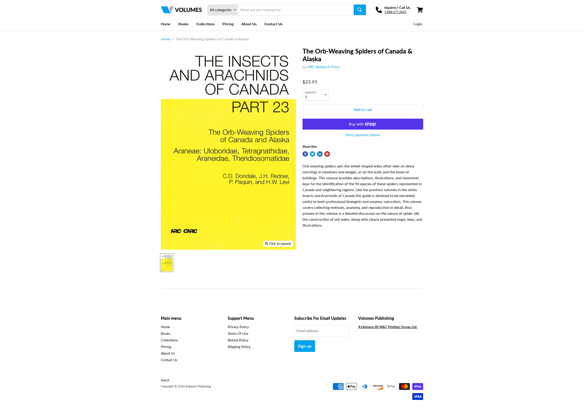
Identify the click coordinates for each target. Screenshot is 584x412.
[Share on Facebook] (305, 154)
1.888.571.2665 (395, 12)
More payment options (363, 135)
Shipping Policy (239, 347)
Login (418, 24)
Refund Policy (238, 340)
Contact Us (273, 24)
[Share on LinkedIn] (320, 154)
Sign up (304, 345)
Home (166, 24)
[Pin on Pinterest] (327, 154)
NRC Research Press (323, 66)
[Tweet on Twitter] (312, 154)
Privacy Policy (238, 327)
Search (165, 380)
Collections (205, 24)
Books (183, 24)
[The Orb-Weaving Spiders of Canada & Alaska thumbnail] (166, 263)
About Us (249, 24)
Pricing (228, 24)
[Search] (360, 10)
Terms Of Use (238, 333)
